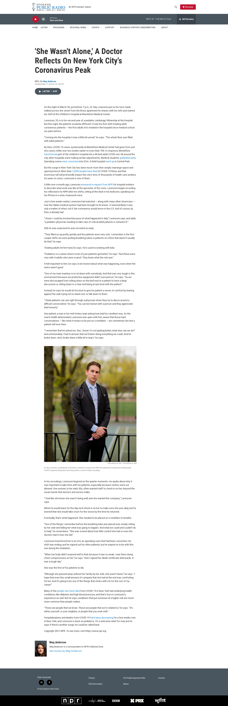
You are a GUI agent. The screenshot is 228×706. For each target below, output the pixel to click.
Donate (189, 7)
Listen (44, 27)
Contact (161, 678)
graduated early (128, 157)
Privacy (92, 678)
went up (110, 161)
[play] (35, 19)
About (164, 27)
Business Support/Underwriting (138, 27)
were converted (70, 161)
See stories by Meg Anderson (65, 650)
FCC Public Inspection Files (134, 678)
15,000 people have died (84, 171)
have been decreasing (101, 617)
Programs (58, 27)
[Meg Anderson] (41, 649)
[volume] (43, 19)
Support (109, 27)
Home (35, 27)
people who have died (68, 591)
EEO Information (95, 684)
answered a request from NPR (97, 184)
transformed (50, 154)
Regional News (78, 27)
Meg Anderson (49, 81)
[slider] (47, 19)
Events (95, 27)
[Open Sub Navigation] (49, 27)
